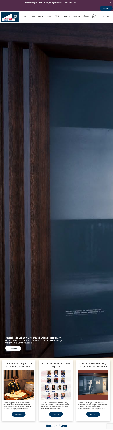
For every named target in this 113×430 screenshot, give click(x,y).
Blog (108, 16)
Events (49, 16)
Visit (33, 16)
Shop (102, 16)
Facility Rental (57, 16)
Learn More (13, 348)
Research (66, 16)
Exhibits (41, 16)
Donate (105, 8)
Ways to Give (94, 16)
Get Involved (86, 16)
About (26, 16)
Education (76, 16)
